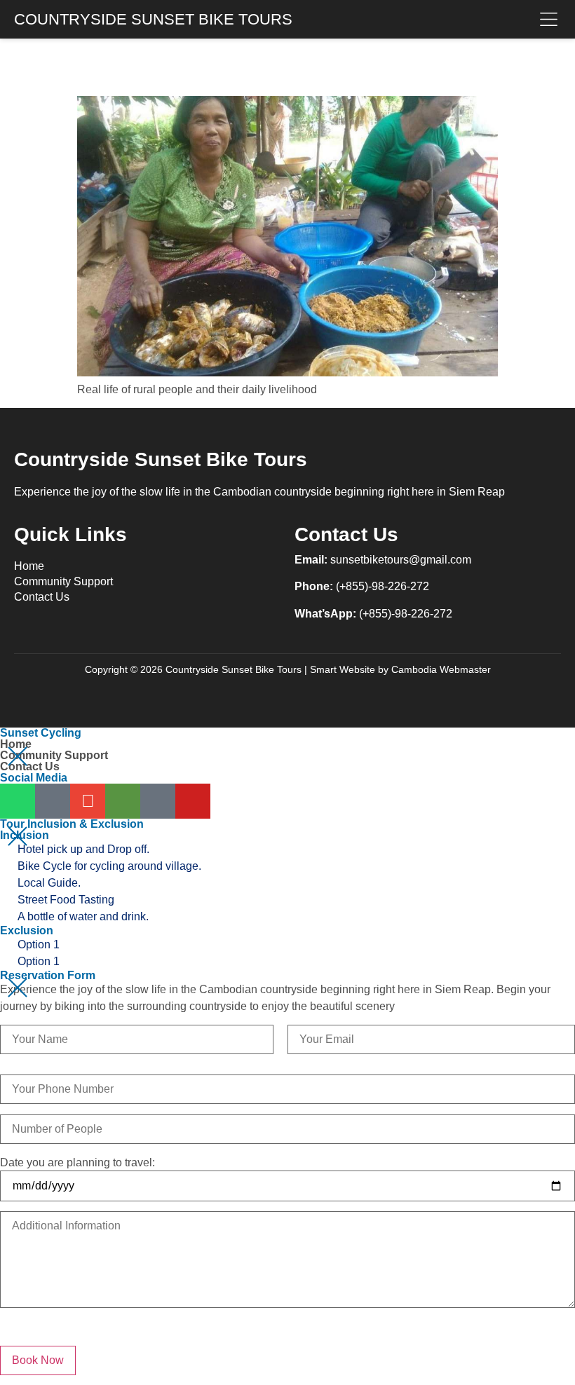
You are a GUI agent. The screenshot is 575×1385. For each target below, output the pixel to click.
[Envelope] (87, 801)
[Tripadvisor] (122, 801)
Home (29, 566)
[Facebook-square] (157, 801)
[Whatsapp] (17, 801)
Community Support (63, 581)
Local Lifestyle (217, 64)
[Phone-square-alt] (52, 801)
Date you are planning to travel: (77, 1162)
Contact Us (41, 597)
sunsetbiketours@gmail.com (400, 560)
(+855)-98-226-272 (382, 586)
